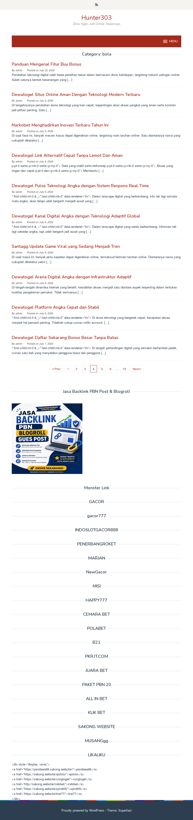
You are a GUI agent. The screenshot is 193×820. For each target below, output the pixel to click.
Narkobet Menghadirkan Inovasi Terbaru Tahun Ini (60, 125)
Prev (57, 369)
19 (124, 369)
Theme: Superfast (119, 810)
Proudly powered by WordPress (82, 810)
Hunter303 (96, 18)
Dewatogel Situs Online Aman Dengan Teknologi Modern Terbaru (76, 94)
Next (136, 369)
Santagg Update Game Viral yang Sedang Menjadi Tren (66, 246)
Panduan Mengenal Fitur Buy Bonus (46, 64)
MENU (173, 41)
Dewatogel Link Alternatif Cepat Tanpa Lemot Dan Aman (67, 155)
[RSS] (96, 5)
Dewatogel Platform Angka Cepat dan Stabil (55, 307)
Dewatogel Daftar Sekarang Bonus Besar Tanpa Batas (65, 337)
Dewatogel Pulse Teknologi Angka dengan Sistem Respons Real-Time (80, 186)
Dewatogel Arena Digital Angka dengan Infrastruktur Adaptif (71, 277)
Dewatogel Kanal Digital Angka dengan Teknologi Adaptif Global (76, 216)
